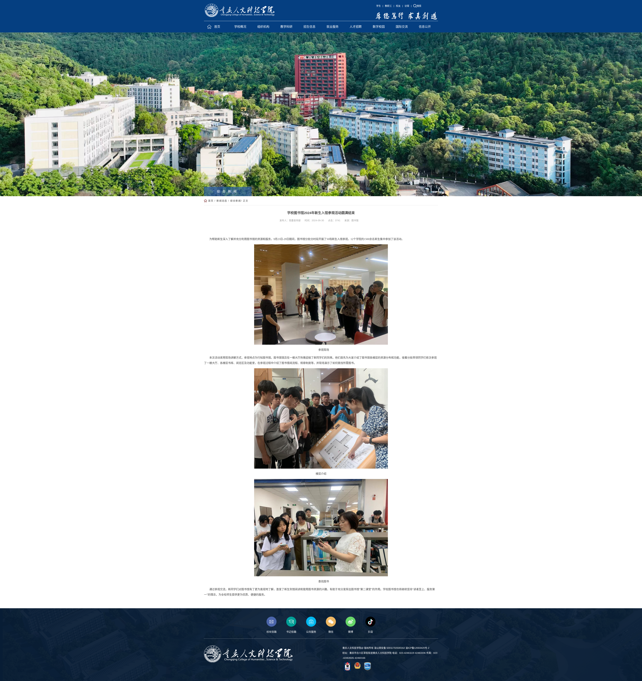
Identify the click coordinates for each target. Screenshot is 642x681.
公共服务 (311, 631)
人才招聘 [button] (356, 26)
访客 (407, 6)
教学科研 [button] (286, 26)
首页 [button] (217, 26)
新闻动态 (222, 200)
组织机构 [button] (263, 26)
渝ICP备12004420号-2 (417, 648)
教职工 (388, 6)
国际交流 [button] (402, 26)
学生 (378, 6)
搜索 (419, 6)
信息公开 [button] (425, 26)
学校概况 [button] (240, 26)
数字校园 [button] (379, 26)
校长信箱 (271, 631)
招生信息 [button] (309, 26)
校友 (398, 6)
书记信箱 (291, 631)
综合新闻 (235, 200)
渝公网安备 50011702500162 (389, 648)
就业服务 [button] (333, 26)
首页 (210, 200)
